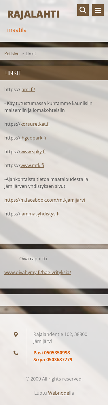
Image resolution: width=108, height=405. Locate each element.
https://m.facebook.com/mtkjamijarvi (44, 200)
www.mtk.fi (32, 165)
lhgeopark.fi (33, 138)
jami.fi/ (27, 89)
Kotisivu (12, 53)
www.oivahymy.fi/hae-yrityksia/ (37, 272)
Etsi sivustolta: (83, 10)
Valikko (98, 10)
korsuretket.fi (35, 124)
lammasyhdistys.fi (39, 214)
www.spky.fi (33, 151)
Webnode (58, 393)
